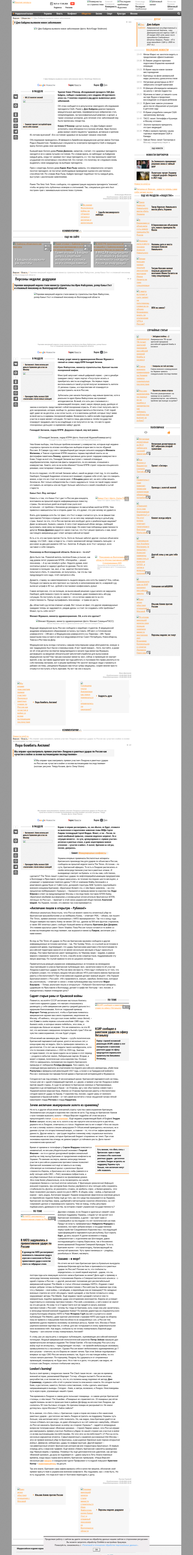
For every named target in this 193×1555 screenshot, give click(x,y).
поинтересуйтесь (47, 1463)
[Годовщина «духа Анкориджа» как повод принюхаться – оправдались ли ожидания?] (87, 696)
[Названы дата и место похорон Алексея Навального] (143, 246)
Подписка (58, 7)
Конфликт (72, 13)
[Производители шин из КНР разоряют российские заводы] (143, 586)
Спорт (109, 13)
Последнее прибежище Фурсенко (141, 9)
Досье (157, 19)
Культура (121, 13)
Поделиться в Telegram (15, 131)
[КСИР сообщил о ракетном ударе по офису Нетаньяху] (112, 1014)
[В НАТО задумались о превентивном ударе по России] (38, 1226)
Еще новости (157, 148)
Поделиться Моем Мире (15, 105)
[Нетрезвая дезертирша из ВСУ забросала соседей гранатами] (143, 446)
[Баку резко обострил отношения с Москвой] (23, 1495)
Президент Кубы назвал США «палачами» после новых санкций (37, 397)
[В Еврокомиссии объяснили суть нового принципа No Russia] (143, 227)
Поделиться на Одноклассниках (15, 114)
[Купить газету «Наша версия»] (52, 4)
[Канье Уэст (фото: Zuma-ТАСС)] (112, 498)
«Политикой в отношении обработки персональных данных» (110, 1545)
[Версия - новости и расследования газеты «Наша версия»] (31, 7)
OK (96, 1550)
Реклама (68, 7)
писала (48, 1460)
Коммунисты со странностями (111, 9)
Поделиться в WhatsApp (15, 120)
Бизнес (99, 13)
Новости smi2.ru (21, 736)
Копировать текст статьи (15, 137)
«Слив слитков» (59, 1118)
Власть (60, 13)
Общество (86, 13)
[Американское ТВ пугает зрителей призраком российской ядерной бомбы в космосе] (143, 348)
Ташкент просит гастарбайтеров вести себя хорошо (37, 125)
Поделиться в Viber (15, 126)
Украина (48, 13)
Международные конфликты (92, 852)
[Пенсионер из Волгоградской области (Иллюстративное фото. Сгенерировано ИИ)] (112, 560)
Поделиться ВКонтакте (15, 96)
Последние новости (157, 49)
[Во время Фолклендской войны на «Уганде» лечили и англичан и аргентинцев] (87, 213)
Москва (133, 13)
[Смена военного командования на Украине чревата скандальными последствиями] (143, 375)
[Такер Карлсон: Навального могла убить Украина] (143, 208)
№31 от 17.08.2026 (61, 3)
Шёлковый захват (172, 7)
